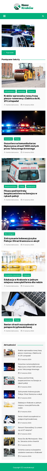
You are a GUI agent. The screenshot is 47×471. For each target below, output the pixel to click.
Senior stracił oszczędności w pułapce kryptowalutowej (20, 325)
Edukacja (27, 275)
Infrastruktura (10, 91)
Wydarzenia (31, 186)
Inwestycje (21, 91)
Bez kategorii (9, 234)
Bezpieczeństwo (10, 186)
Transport (31, 91)
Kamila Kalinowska (12, 105)
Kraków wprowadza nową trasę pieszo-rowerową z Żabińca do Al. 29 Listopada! (22, 98)
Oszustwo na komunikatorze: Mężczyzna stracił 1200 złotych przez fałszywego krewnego (21, 146)
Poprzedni (10, 53)
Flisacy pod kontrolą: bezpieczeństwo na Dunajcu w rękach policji (20, 193)
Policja (17, 139)
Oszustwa (8, 139)
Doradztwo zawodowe (12, 275)
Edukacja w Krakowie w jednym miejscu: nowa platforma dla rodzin (23, 281)
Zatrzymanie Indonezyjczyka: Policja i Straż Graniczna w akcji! (21, 239)
